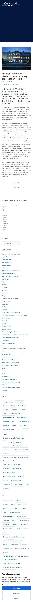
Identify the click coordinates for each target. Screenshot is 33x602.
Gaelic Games (6, 318)
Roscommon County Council (11, 464)
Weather (4, 390)
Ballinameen (5, 268)
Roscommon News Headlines (10, 362)
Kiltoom (5, 446)
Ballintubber (19, 402)
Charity (5, 413)
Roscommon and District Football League (15, 457)
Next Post (16, 187)
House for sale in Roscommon (14, 438)
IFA (4, 442)
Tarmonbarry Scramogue (9, 379)
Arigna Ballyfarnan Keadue (9, 257)
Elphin (3, 307)
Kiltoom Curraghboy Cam (9, 332)
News (3, 351)
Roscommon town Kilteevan (10, 365)
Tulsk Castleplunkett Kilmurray (11, 387)
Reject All (16, 598)
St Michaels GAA (16, 480)
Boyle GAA (21, 406)
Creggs (4, 296)
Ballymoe (5, 406)
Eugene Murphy (24, 421)
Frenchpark (23, 425)
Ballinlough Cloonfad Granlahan (11, 270)
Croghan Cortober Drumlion (10, 298)
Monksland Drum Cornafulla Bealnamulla (14, 348)
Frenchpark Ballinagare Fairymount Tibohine (15, 315)
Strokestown (5, 376)
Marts (3, 346)
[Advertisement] (16, 25)
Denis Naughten (22, 417)
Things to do (5, 385)
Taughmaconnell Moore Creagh (11, 382)
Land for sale (14, 446)
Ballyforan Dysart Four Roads (10, 276)
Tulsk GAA (6, 488)
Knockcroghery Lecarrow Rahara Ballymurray (15, 334)
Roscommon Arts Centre (10, 461)
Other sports (5, 357)
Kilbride (10, 442)
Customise (16, 593)
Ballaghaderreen (6, 265)
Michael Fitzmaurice (22, 450)
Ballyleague (5, 279)
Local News (5, 340)
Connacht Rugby (15, 413)
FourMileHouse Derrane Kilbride (11, 312)
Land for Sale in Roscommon (10, 337)
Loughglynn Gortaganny (9, 343)
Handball (4, 321)
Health (4, 323)
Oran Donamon (6, 354)
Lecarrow (24, 446)
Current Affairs (7, 84)
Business (4, 284)
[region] (16, 586)
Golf (18, 430)
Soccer (4, 371)
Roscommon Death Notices (10, 360)
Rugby (4, 368)
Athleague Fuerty (7, 259)
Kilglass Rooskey (7, 329)
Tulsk (27, 484)
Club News (5, 293)
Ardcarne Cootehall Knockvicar (11, 254)
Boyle (3, 282)
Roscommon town (9, 476)
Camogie (4, 287)
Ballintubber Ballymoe (8, 273)
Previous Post (16, 183)
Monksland (6, 453)
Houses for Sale (6, 326)
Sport (3, 373)
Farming (4, 309)
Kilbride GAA (19, 442)
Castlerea (5, 290)
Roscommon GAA (9, 472)
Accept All (16, 588)
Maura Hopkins (7, 450)
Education (5, 304)
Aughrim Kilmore (6, 262)
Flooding (14, 425)
